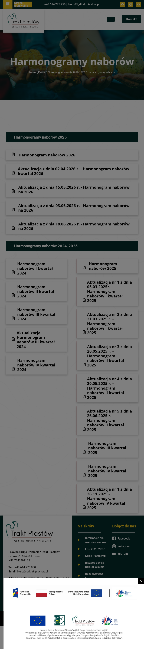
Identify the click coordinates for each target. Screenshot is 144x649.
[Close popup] (141, 581)
